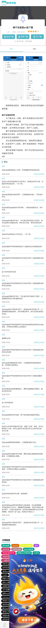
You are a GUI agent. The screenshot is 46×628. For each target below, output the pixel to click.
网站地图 (5, 546)
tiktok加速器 (28, 549)
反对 (40, 174)
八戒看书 (5, 560)
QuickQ (15, 546)
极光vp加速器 (7, 608)
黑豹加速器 (6, 564)
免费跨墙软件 (7, 586)
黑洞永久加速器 (8, 601)
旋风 (36, 546)
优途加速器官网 (8, 557)
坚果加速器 (16, 549)
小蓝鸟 (36, 553)
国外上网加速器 (8, 582)
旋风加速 (5, 549)
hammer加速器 (8, 597)
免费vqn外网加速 (24, 553)
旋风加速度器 (26, 546)
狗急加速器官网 (8, 553)
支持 (35, 174)
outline (5, 575)
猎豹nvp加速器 (8, 593)
